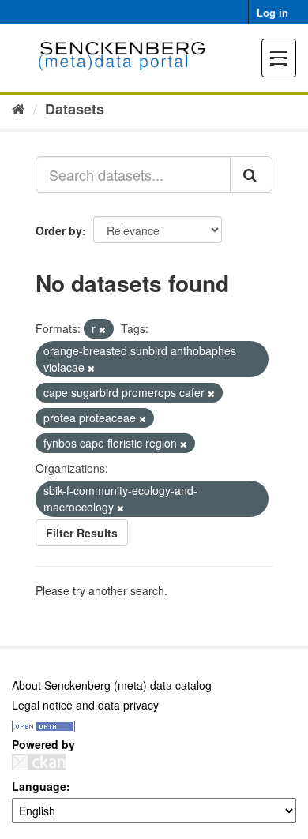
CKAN (39, 762)
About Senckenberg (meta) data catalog (112, 685)
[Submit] (251, 174)
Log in (272, 12)
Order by (59, 230)
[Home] (18, 108)
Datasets (74, 109)
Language (39, 786)
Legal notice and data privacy (85, 705)
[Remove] (102, 329)
